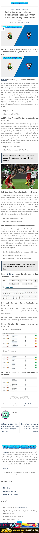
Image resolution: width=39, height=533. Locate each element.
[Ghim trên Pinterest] (24, 397)
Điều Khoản (7, 488)
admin (27, 22)
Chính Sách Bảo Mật (9, 491)
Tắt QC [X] (19, 521)
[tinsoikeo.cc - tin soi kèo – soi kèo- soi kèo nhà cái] (19, 3)
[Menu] (2, 3)
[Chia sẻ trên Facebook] (14, 397)
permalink (23, 405)
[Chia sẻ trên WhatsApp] (11, 397)
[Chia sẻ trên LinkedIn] (27, 397)
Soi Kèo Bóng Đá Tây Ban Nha (19, 9)
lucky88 (5, 468)
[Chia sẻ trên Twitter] (17, 397)
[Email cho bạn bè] (21, 397)
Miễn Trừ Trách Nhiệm (10, 494)
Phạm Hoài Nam (22, 507)
